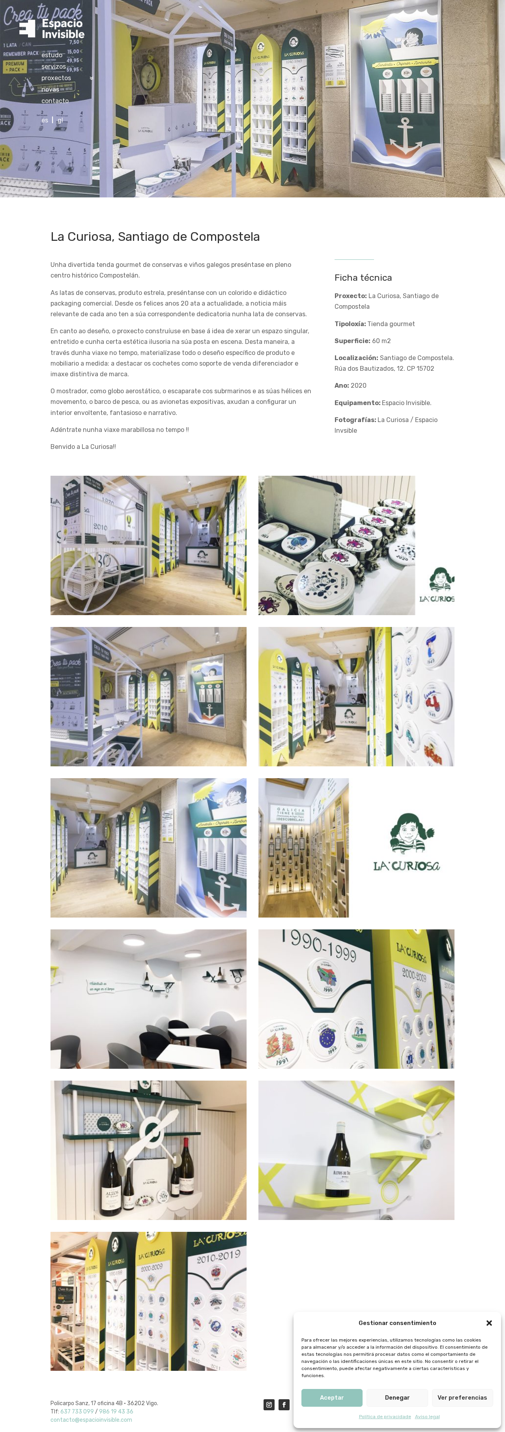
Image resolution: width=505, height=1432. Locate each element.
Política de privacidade (385, 1416)
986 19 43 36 (116, 1411)
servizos (53, 67)
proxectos (56, 78)
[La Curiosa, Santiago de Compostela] (148, 615)
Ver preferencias (462, 1397)
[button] (489, 1323)
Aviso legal (427, 1416)
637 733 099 (77, 1411)
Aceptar (332, 1397)
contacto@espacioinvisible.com (91, 1420)
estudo (51, 56)
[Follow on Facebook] (284, 1404)
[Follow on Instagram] (269, 1404)
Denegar (397, 1397)
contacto (55, 101)
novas (50, 90)
